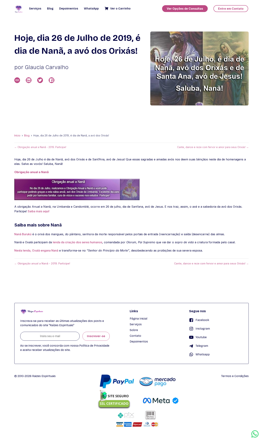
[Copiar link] (17, 80)
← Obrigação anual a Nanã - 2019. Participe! (40, 147)
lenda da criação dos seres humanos (77, 242)
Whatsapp (203, 354)
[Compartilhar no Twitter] (40, 80)
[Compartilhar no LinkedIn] (28, 80)
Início (17, 135)
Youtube (201, 337)
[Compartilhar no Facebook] (51, 80)
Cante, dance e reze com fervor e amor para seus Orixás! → (213, 147)
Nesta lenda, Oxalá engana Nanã (36, 250)
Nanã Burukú (22, 234)
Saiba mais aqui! (38, 211)
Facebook (202, 320)
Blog (27, 135)
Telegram (202, 345)
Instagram (203, 328)
